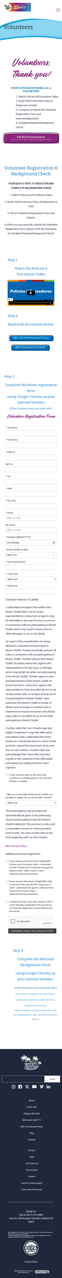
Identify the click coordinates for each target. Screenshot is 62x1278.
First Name (12, 440)
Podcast (31, 1140)
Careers (31, 1176)
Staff (31, 1157)
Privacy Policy (31, 1262)
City (8, 476)
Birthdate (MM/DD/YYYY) (18, 537)
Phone (9, 513)
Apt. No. (9, 464)
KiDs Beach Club (24, 1271)
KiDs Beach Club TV (31, 1120)
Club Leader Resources (31, 1189)
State (9, 488)
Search (52, 1079)
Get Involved (31, 1170)
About (31, 1100)
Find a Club (32, 1107)
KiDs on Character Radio (32, 1126)
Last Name (11, 427)
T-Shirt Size (12, 574)
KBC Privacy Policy (16, 846)
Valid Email (11, 586)
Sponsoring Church (15, 562)
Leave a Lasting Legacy (31, 1183)
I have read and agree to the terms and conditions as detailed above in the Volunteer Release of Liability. (30, 778)
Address (10, 452)
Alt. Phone (10, 525)
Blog (32, 1133)
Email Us (31, 1211)
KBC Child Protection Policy (31, 337)
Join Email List (31, 1163)
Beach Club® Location (17, 549)
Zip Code (11, 500)
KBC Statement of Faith (30, 347)
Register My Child (32, 1113)
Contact (31, 1150)
